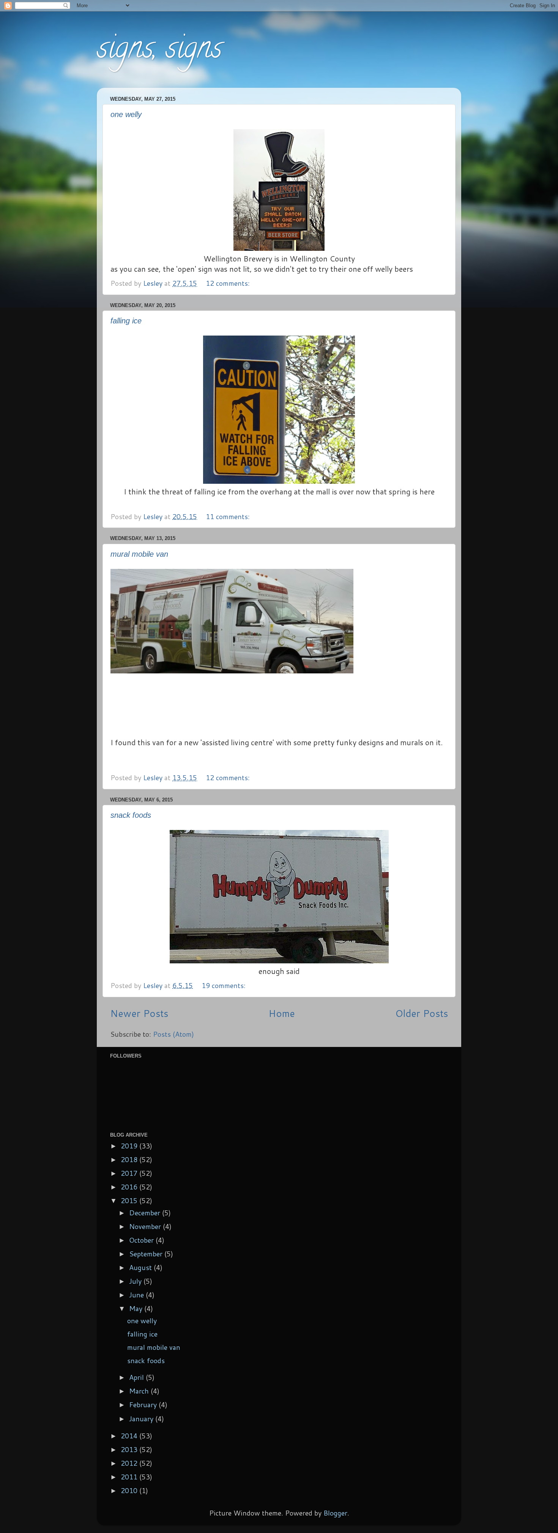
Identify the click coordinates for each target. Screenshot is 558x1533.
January (142, 1419)
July (136, 1281)
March (140, 1391)
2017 (130, 1173)
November (146, 1226)
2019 (130, 1146)
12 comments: (229, 283)
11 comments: (229, 516)
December (145, 1213)
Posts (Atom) (173, 1034)
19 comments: (224, 985)
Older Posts (421, 1013)
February (144, 1404)
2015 (130, 1200)
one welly (126, 114)
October (142, 1240)
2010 (130, 1490)
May (136, 1308)
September (146, 1254)
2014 (130, 1436)
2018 (130, 1159)
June (137, 1295)
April (137, 1377)
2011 (130, 1477)
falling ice (126, 321)
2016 (130, 1187)
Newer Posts (139, 1013)
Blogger (335, 1513)
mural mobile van (139, 554)
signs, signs (159, 50)
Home (281, 1013)
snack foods (130, 815)
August (141, 1267)
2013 (130, 1449)
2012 (130, 1463)
